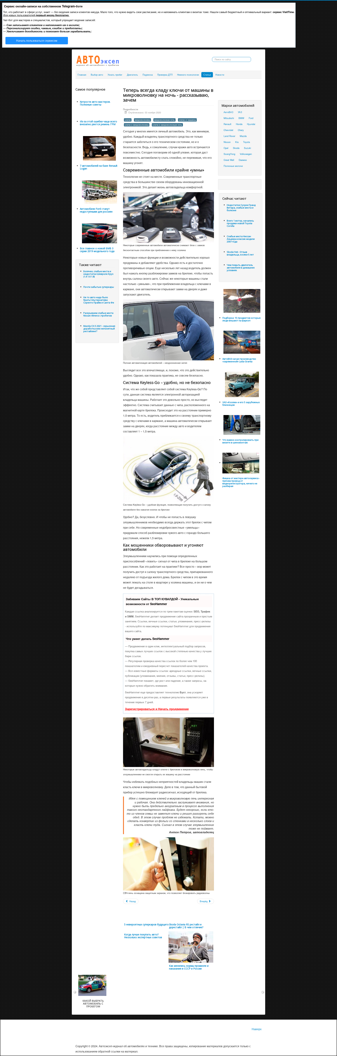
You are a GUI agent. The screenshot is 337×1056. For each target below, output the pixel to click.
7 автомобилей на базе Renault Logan (98, 167)
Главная (82, 74)
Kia (237, 142)
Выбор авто (97, 74)
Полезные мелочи (233, 166)
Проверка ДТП (165, 74)
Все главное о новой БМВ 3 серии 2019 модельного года (97, 250)
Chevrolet (228, 130)
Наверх (257, 1029)
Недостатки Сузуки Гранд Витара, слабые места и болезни (241, 207)
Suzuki (247, 148)
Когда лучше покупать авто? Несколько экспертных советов (143, 936)
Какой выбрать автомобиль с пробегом (93, 1003)
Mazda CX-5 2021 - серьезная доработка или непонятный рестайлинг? (99, 328)
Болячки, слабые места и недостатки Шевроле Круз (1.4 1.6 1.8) (98, 274)
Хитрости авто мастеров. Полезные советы (95, 103)
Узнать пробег (115, 74)
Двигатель (132, 74)
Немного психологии (188, 74)
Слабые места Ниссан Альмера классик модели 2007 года (241, 239)
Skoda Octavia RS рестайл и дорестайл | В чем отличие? (186, 926)
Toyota (246, 142)
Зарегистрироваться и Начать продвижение (157, 709)
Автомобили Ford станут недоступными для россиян (96, 210)
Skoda (236, 148)
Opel (226, 148)
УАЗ (240, 112)
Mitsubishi (229, 118)
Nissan (227, 142)
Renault (227, 124)
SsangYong (229, 154)
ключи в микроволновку (137, 124)
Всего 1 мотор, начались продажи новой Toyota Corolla (240, 223)
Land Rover (229, 136)
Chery (241, 130)
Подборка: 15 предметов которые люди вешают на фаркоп (241, 319)
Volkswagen (246, 154)
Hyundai (251, 124)
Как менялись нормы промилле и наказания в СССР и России (189, 967)
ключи (128, 119)
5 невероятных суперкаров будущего (146, 924)
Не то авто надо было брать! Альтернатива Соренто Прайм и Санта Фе (98, 300)
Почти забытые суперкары (98, 286)
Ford (251, 118)
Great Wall (229, 160)
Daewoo (243, 160)
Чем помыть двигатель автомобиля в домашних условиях (241, 267)
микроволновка (142, 119)
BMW (241, 118)
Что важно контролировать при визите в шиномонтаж (240, 441)
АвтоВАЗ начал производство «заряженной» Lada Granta (239, 360)
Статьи (207, 74)
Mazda (243, 136)
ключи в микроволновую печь (167, 124)
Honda (239, 124)
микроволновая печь (164, 119)
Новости (219, 74)
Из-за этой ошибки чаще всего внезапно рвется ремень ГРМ (98, 123)
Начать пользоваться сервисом (36, 40)
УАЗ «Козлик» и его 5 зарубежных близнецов (241, 403)
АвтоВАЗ (228, 112)
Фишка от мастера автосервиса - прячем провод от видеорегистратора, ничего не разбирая (241, 482)
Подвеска (148, 74)
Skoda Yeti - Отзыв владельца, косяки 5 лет (240, 253)
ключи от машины (187, 119)
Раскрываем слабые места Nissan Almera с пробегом (98, 314)
